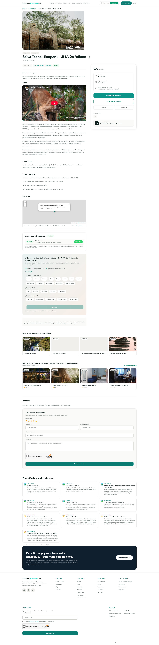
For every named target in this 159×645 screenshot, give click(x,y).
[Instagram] (28, 590)
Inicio (23, 8)
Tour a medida (126, 3)
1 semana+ (62, 291)
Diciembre (59, 283)
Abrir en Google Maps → (78, 226)
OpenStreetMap (82, 223)
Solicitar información (113, 96)
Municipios (58, 3)
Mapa (125, 107)
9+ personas (73, 299)
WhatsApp (78, 241)
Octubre (40, 283)
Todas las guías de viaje (125, 581)
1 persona (29, 299)
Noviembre (49, 283)
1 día (28, 291)
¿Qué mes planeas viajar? (33, 275)
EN (26, 642)
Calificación (28, 418)
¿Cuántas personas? (31, 296)
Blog (73, 3)
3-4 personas (50, 299)
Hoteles (79, 581)
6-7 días (53, 291)
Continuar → (55, 307)
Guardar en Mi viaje (115, 101)
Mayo (57, 279)
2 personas (39, 299)
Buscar (114, 3)
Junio (64, 279)
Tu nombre (28, 424)
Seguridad (121, 590)
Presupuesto (122, 587)
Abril (51, 279)
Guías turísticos (81, 598)
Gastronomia (80, 592)
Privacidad (112, 616)
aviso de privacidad (34, 621)
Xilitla (99, 584)
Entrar (135, 3)
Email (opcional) (84, 424)
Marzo (44, 279)
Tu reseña (28, 439)
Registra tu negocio (129, 613)
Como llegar (122, 584)
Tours (78, 584)
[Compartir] (89, 57)
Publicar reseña (79, 464)
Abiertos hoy (66, 3)
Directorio (86, 3)
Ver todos (100, 592)
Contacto (79, 3)
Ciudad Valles (32, 8)
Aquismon (100, 590)
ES (23, 642)
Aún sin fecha (70, 283)
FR (35, 642)
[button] (69, 204)
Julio (71, 279)
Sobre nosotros (113, 611)
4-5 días (44, 291)
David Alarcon (121, 642)
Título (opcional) (30, 432)
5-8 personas (62, 299)
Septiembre (30, 283)
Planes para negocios (115, 613)
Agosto (79, 279)
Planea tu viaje (60, 581)
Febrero (36, 279)
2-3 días (35, 291)
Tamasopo (100, 587)
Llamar (104, 107)
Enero (28, 279)
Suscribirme (50, 633)
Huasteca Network (132, 642)
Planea (52, 3)
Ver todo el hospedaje (130, 365)
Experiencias (80, 587)
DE (32, 642)
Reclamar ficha (123, 558)
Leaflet (74, 223)
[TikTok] (33, 590)
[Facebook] (24, 590)
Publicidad (127, 611)
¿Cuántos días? (30, 288)
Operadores (80, 595)
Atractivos (79, 590)
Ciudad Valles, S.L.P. (30, 60)
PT (29, 642)
